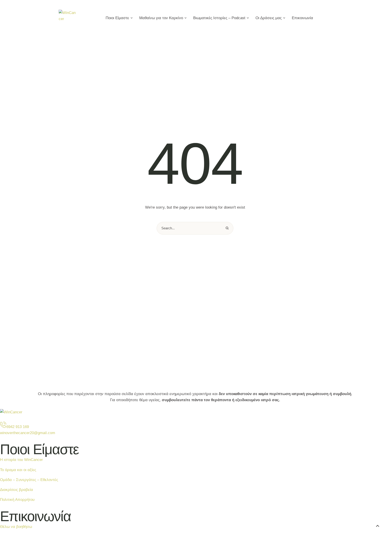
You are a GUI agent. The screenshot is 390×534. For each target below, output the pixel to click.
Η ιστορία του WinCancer (21, 460)
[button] (131, 18)
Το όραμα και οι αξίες (18, 470)
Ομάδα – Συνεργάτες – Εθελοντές (29, 480)
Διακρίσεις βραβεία (16, 490)
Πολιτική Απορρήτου (17, 499)
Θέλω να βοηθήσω (16, 527)
